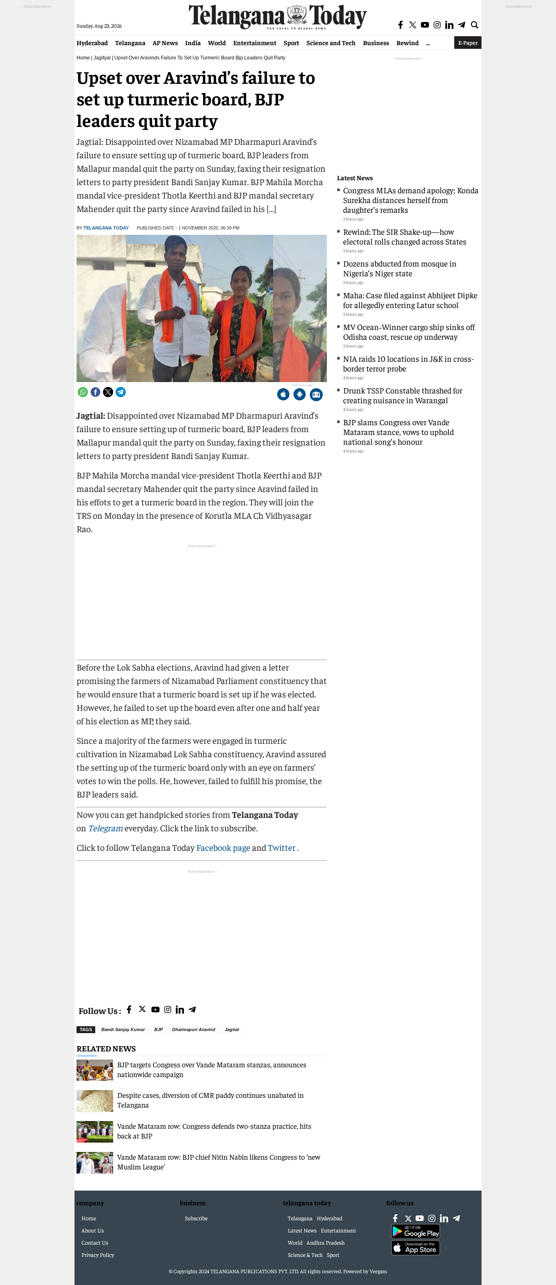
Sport (291, 42)
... (428, 42)
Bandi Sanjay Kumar (123, 1029)
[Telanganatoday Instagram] (168, 1010)
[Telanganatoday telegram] (192, 1010)
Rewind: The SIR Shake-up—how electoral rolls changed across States (404, 236)
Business (376, 42)
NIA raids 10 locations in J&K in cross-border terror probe (408, 363)
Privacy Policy (97, 1254)
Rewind (407, 42)
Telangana (130, 42)
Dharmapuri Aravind (193, 1029)
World (217, 42)
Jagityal (102, 58)
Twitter (282, 847)
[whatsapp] (83, 392)
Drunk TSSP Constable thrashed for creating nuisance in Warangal (402, 395)
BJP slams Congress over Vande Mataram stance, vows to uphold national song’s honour (398, 431)
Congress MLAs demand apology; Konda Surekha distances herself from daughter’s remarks (411, 199)
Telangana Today (106, 227)
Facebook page (223, 847)
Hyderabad (92, 42)
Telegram (105, 827)
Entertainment (254, 42)
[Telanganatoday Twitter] (142, 1010)
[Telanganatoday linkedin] (180, 1010)
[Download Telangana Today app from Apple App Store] (283, 395)
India (193, 42)
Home (83, 58)
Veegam (378, 1271)
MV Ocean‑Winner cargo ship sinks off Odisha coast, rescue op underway (409, 331)
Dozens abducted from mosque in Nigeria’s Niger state (400, 268)
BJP (158, 1029)
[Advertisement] (202, 933)
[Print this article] (316, 395)
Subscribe (196, 1218)
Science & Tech (305, 1254)
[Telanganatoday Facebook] (129, 1010)
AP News (165, 42)
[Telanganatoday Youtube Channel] (155, 1010)
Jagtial (232, 1029)
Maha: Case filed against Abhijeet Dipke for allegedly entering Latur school (410, 300)
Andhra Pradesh (325, 1242)
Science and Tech (331, 42)
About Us (92, 1230)
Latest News (355, 177)
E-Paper (467, 42)
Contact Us (94, 1242)
